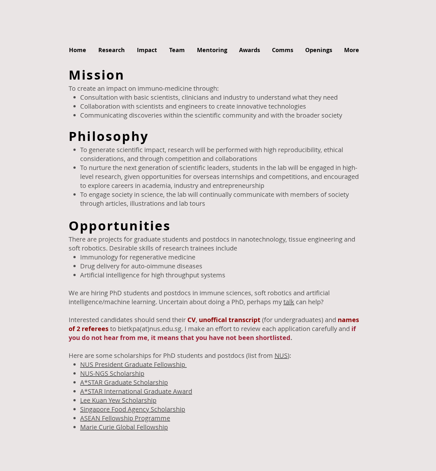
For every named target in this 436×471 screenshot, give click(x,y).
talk (288, 301)
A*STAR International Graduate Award (136, 391)
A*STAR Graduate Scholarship (124, 382)
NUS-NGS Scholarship (112, 373)
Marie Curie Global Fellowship (124, 427)
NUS (281, 355)
